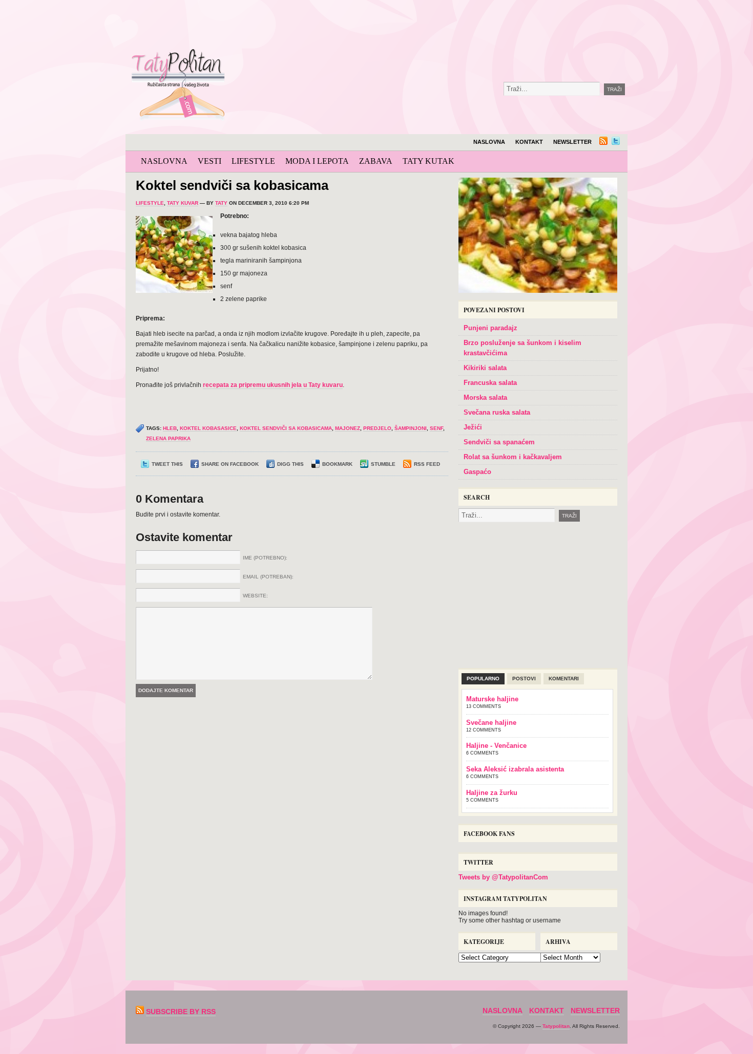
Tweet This (167, 464)
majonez (347, 428)
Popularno (483, 678)
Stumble (383, 464)
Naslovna (489, 142)
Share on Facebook (230, 464)
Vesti (209, 161)
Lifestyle (253, 161)
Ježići (473, 427)
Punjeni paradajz (490, 328)
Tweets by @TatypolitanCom (503, 877)
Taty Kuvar (182, 203)
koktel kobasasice (208, 428)
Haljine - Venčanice (496, 745)
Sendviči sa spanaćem (499, 442)
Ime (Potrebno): (265, 558)
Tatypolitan (556, 1026)
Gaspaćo (477, 472)
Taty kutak (428, 161)
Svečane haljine (491, 722)
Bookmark (337, 464)
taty (221, 203)
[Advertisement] (465, 25)
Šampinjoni (410, 428)
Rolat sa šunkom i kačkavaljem (513, 457)
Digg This (290, 464)
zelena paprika (168, 438)
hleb (170, 428)
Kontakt (529, 142)
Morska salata (485, 397)
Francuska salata (490, 382)
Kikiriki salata (485, 368)
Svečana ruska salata (497, 412)
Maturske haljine (492, 699)
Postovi (524, 678)
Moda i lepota (317, 161)
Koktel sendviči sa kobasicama (232, 185)
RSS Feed (427, 464)
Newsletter (572, 142)
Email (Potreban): (268, 576)
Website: (255, 595)
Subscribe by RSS (181, 1011)
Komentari (564, 678)
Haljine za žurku (491, 793)
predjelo (377, 428)
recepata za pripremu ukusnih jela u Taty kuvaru (273, 385)
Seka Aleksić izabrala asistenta (515, 769)
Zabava (375, 161)
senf (436, 428)
